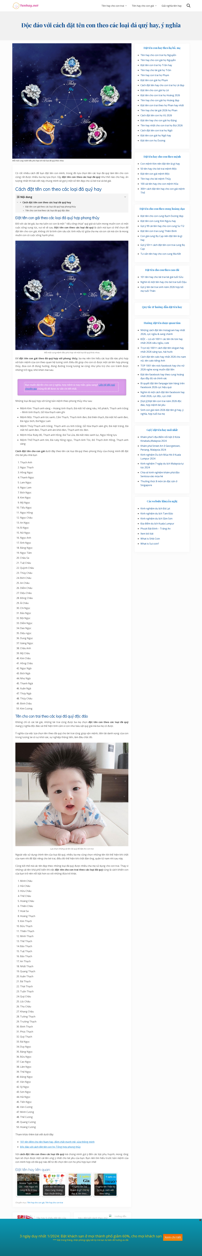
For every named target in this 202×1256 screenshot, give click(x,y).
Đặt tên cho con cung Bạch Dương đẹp (161, 216)
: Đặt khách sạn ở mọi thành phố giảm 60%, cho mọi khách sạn (110, 1228)
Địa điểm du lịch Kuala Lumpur (157, 523)
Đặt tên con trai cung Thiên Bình (158, 231)
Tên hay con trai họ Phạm (154, 75)
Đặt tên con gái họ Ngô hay (155, 135)
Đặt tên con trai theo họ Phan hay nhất (162, 105)
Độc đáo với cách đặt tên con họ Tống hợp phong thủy (50, 1146)
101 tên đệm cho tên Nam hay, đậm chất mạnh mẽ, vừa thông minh (57, 1141)
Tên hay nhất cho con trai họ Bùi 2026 (161, 125)
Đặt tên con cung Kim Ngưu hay (158, 221)
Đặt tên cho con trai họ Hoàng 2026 (160, 95)
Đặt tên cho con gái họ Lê (154, 90)
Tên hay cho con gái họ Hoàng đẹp (159, 100)
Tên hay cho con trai (54, 1202)
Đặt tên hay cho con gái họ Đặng (158, 120)
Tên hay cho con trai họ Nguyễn (158, 55)
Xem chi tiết (173, 1230)
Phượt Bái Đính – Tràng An (155, 528)
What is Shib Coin (150, 538)
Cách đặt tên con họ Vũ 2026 (156, 115)
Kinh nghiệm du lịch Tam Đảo (156, 513)
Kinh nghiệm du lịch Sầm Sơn (156, 518)
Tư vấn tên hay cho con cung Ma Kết (160, 253)
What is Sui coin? (149, 543)
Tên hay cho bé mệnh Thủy (155, 178)
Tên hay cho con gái (36, 1202)
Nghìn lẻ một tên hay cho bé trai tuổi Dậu (163, 282)
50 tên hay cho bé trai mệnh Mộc (158, 168)
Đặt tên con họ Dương (152, 140)
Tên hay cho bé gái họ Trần (155, 70)
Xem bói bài (146, 533)
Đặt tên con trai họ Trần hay (156, 65)
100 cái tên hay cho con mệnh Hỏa (159, 183)
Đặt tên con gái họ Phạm (154, 80)
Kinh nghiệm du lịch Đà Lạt (155, 508)
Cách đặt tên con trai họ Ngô (156, 130)
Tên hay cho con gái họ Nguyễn (158, 60)
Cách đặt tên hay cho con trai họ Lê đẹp (162, 85)
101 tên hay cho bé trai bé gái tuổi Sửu (161, 277)
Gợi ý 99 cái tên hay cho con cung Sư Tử (162, 226)
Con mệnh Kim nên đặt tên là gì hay (160, 163)
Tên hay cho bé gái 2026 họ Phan (158, 110)
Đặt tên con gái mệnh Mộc (155, 173)
